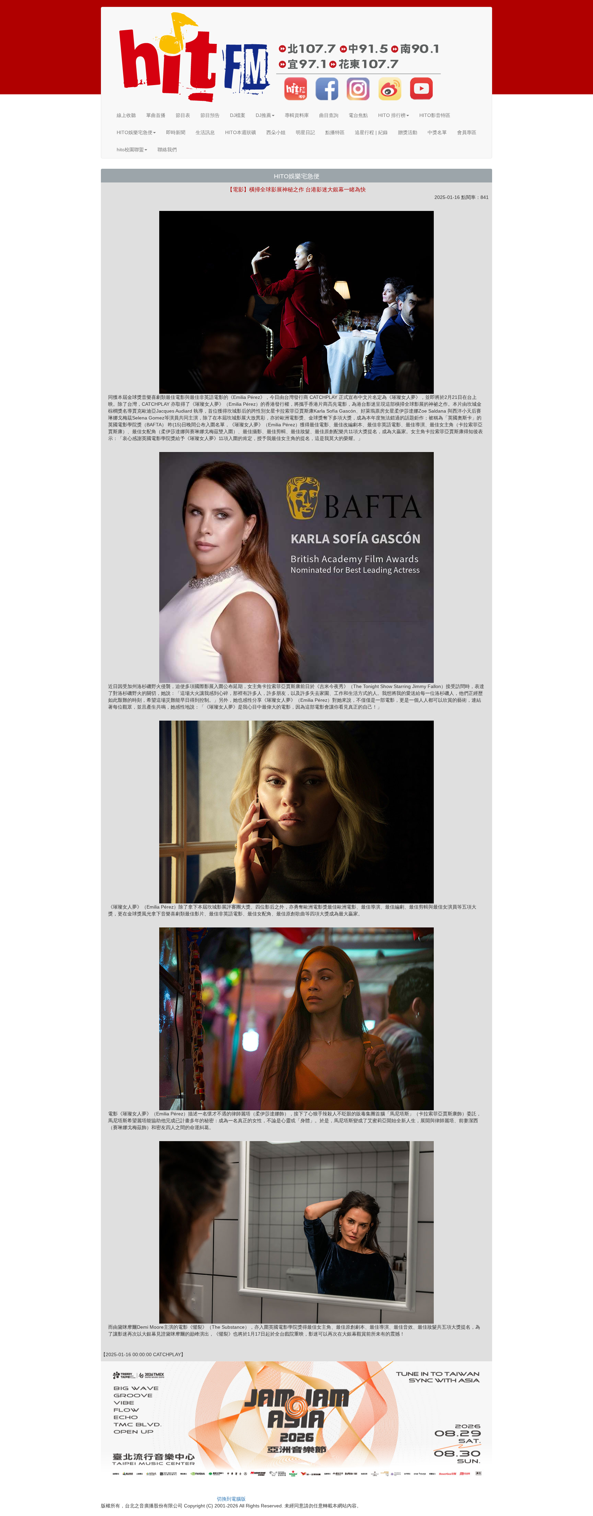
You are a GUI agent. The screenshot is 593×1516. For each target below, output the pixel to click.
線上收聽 (126, 115)
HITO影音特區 (434, 115)
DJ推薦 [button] (263, 115)
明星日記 (305, 132)
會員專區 (466, 132)
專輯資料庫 (297, 115)
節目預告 (210, 115)
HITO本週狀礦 (240, 132)
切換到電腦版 (231, 1499)
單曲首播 (155, 115)
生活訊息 (205, 132)
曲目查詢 (328, 115)
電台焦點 (358, 115)
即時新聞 (175, 132)
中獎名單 (437, 132)
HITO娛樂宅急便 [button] (134, 132)
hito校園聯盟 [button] (130, 149)
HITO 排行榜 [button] (392, 115)
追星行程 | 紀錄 (371, 132)
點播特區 (335, 132)
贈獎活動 (407, 132)
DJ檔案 (237, 115)
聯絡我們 (167, 149)
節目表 (183, 115)
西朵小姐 (276, 132)
